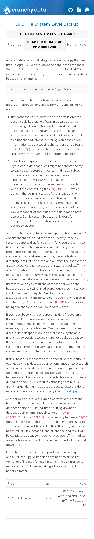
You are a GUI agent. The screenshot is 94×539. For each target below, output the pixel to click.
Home (71, 44)
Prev (11, 44)
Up (19, 44)
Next (82, 44)
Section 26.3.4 (67, 391)
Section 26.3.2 (66, 373)
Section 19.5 (22, 149)
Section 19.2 (15, 69)
